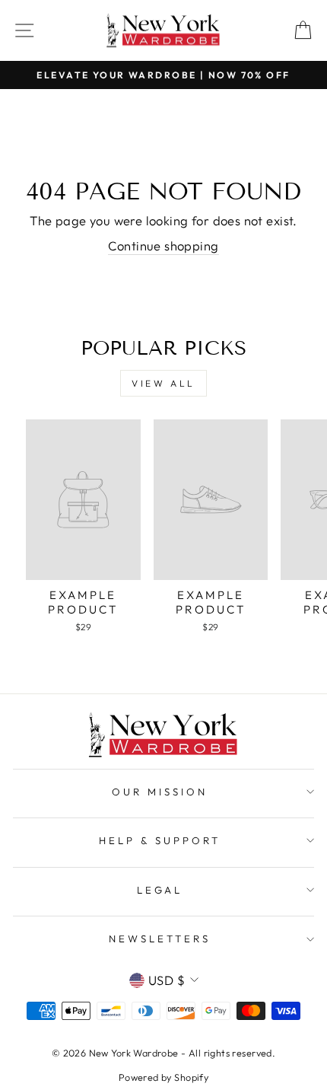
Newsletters (160, 938)
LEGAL (160, 890)
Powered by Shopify (163, 1077)
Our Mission (160, 792)
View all (163, 383)
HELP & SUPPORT (160, 840)
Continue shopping (163, 245)
